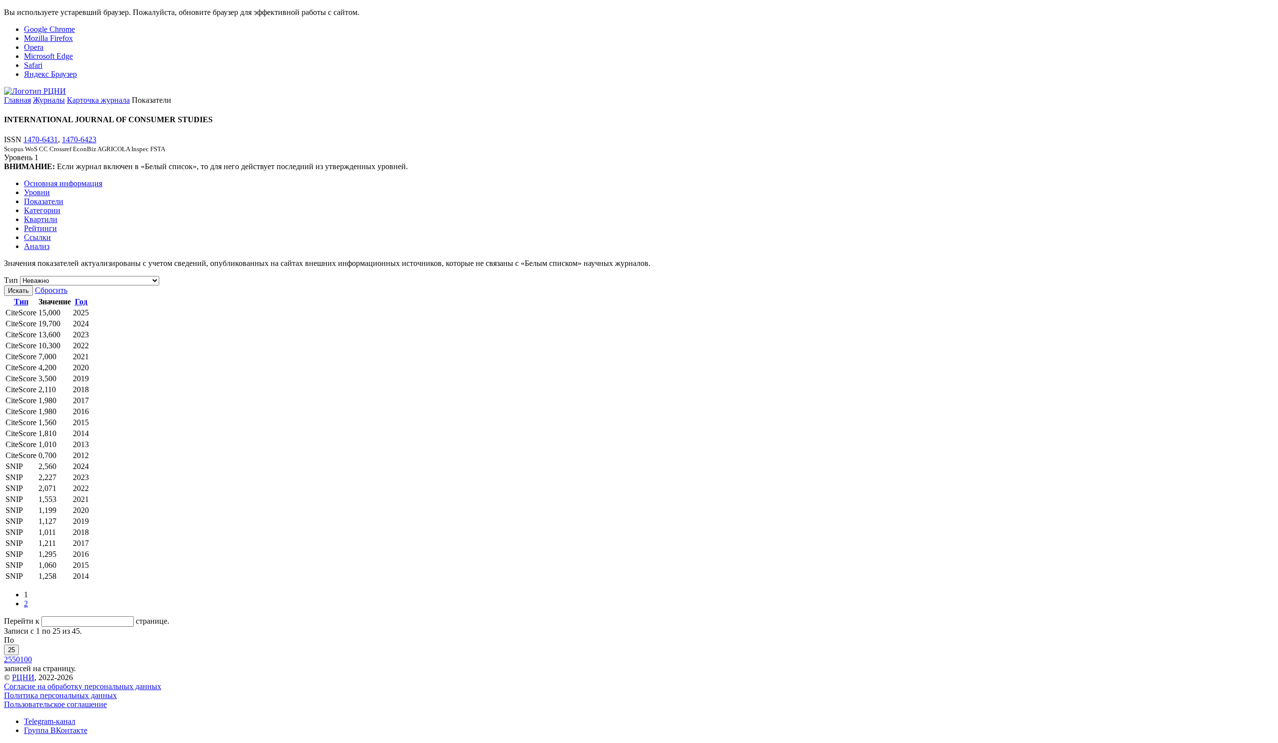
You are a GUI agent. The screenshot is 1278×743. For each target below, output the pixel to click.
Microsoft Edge (48, 56)
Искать (18, 290)
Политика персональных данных (60, 695)
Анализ (36, 246)
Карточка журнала (98, 100)
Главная (17, 100)
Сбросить (51, 290)
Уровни (37, 192)
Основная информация (63, 183)
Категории (42, 210)
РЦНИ (23, 677)
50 (16, 659)
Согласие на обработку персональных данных (82, 686)
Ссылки (37, 237)
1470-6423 (79, 139)
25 (11, 650)
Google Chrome (49, 29)
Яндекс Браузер (50, 74)
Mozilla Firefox (48, 38)
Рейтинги (40, 228)
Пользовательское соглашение (55, 704)
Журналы (49, 100)
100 (26, 659)
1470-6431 (40, 139)
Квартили (40, 219)
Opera (33, 47)
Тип (11, 280)
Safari (33, 65)
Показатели (43, 201)
